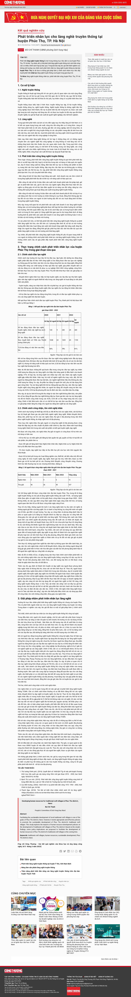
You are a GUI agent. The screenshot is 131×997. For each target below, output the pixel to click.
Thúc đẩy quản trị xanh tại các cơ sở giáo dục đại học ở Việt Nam (23, 942)
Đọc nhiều (80, 7)
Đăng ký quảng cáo (105, 977)
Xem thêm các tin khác (109, 959)
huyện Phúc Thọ (60, 885)
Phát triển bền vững (50, 881)
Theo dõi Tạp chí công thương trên (51, 45)
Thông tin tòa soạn (105, 7)
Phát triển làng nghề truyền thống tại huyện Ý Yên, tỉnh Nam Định (46, 864)
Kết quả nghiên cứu (31, 30)
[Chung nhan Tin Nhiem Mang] (73, 991)
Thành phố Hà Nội (46, 885)
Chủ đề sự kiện (90, 7)
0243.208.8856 (79, 981)
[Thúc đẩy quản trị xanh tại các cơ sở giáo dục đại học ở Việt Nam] (23, 932)
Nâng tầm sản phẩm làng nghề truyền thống (38, 867)
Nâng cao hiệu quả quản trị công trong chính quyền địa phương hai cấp (100, 76)
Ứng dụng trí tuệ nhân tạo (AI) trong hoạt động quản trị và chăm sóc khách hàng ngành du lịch (100, 68)
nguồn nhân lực (64, 881)
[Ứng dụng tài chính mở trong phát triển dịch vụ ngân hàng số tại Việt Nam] (107, 932)
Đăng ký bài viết (90, 977)
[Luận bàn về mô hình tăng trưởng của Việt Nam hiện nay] (23, 904)
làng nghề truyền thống (30, 885)
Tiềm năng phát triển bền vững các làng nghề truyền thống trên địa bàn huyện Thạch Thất (50, 872)
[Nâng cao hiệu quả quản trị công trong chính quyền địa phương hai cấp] (79, 904)
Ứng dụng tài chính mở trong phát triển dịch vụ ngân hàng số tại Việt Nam (100, 100)
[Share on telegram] (80, 851)
